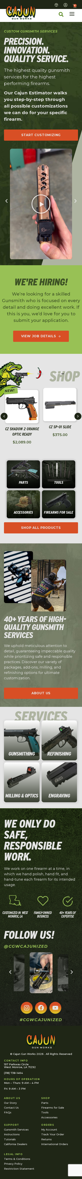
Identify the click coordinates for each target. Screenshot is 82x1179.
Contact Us (11, 1107)
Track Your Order (52, 1134)
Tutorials (10, 1139)
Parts (44, 1102)
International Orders (54, 1144)
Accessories (49, 1117)
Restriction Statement (19, 1168)
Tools (45, 1112)
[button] (6, 201)
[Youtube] (55, 1008)
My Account (49, 1129)
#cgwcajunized (41, 1019)
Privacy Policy (13, 1163)
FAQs (7, 1112)
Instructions (12, 1134)
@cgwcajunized (26, 946)
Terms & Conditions (17, 1158)
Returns (46, 1139)
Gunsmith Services (16, 1129)
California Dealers (15, 1144)
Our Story (10, 1102)
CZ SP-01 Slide (60, 426)
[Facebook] (41, 1008)
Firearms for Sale (52, 1107)
